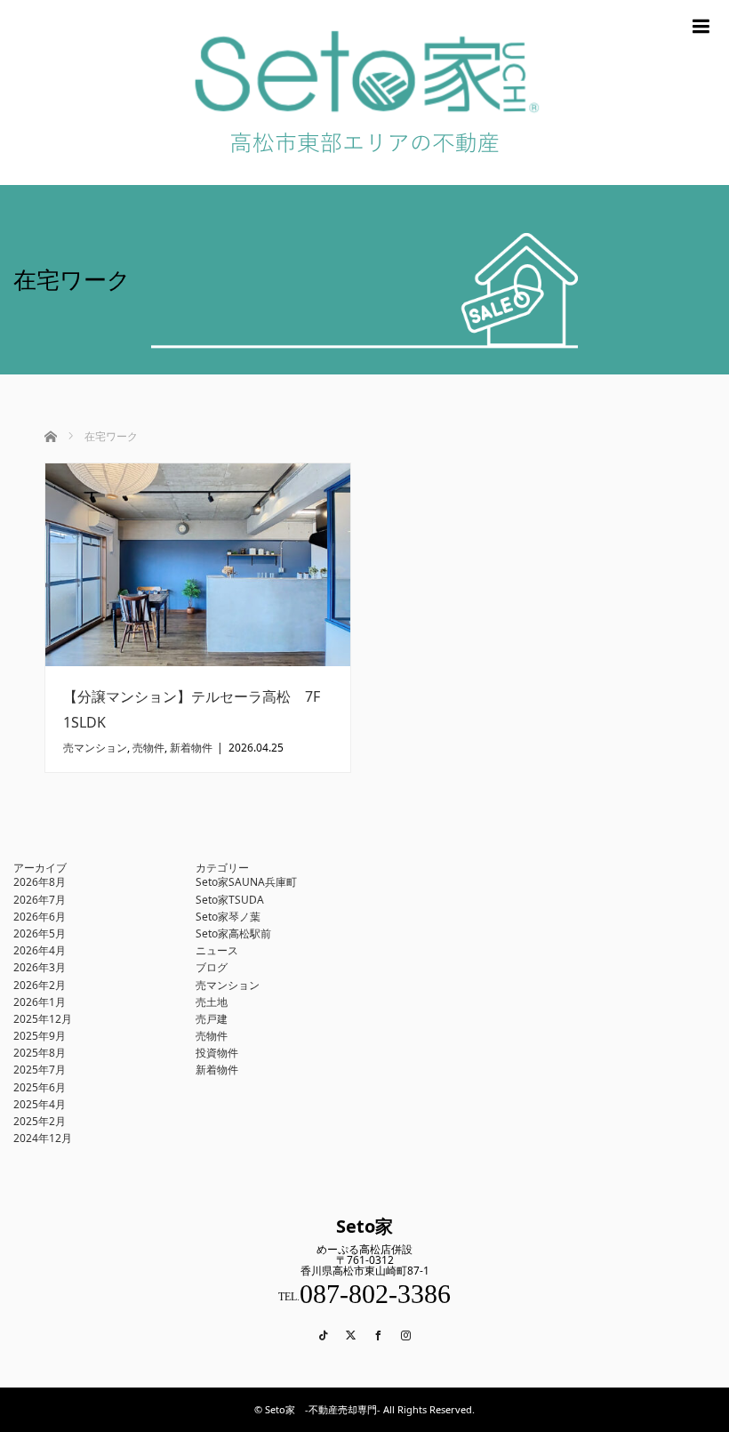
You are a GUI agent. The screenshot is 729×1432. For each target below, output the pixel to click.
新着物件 (191, 747)
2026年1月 (39, 1002)
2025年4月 (39, 1104)
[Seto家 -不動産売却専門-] (364, 178)
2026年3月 (39, 967)
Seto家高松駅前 (233, 933)
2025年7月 (39, 1069)
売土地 (212, 1002)
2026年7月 (39, 899)
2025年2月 (39, 1121)
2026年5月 (39, 933)
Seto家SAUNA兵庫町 (246, 881)
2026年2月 (39, 985)
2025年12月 (42, 1018)
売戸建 (212, 1018)
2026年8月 (39, 881)
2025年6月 (39, 1087)
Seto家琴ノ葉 (228, 916)
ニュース (217, 950)
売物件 (148, 747)
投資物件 (217, 1052)
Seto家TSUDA (230, 899)
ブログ (212, 967)
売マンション (95, 747)
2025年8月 (39, 1052)
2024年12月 (42, 1138)
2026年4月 (39, 950)
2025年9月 (39, 1035)
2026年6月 (39, 916)
